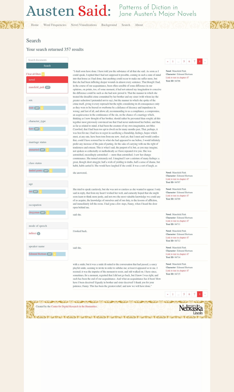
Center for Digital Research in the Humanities (74, 306)
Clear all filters (35, 73)
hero (31, 128)
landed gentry (36, 170)
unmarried (34, 149)
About (139, 25)
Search (126, 25)
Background (109, 25)
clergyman (34, 212)
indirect (32, 233)
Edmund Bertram (37, 253)
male (31, 107)
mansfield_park (36, 87)
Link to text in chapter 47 (177, 77)
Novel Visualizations (84, 25)
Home (35, 25)
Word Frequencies (54, 25)
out (30, 191)
